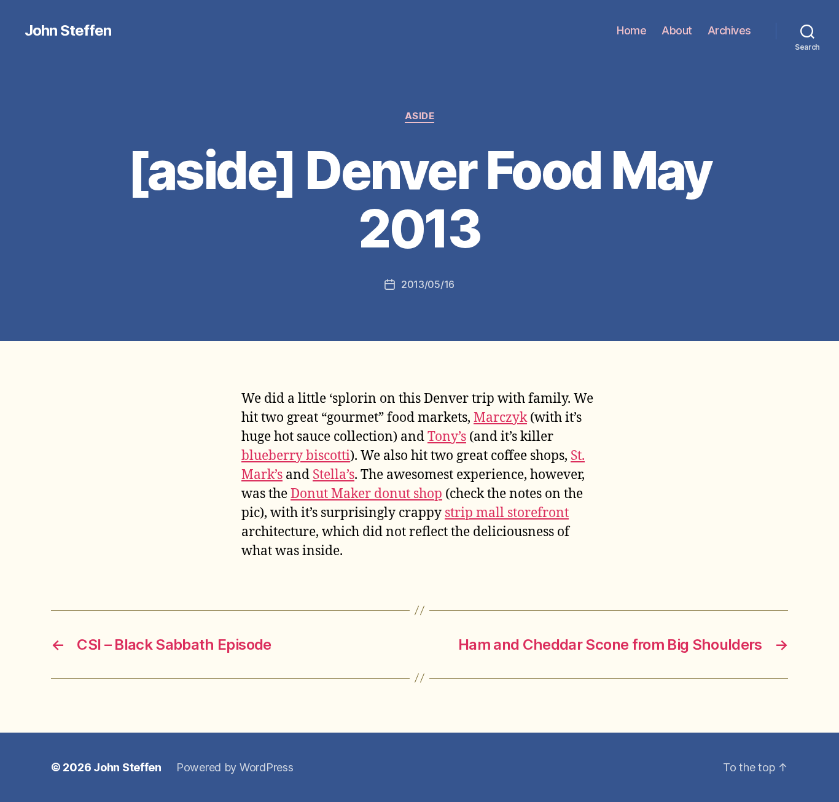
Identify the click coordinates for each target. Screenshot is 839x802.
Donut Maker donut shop (366, 494)
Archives (729, 30)
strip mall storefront (507, 513)
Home (631, 30)
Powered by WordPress (235, 767)
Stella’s (333, 475)
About (676, 30)
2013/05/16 (428, 284)
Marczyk (500, 418)
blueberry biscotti (295, 456)
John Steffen (68, 30)
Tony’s (446, 437)
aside (420, 116)
